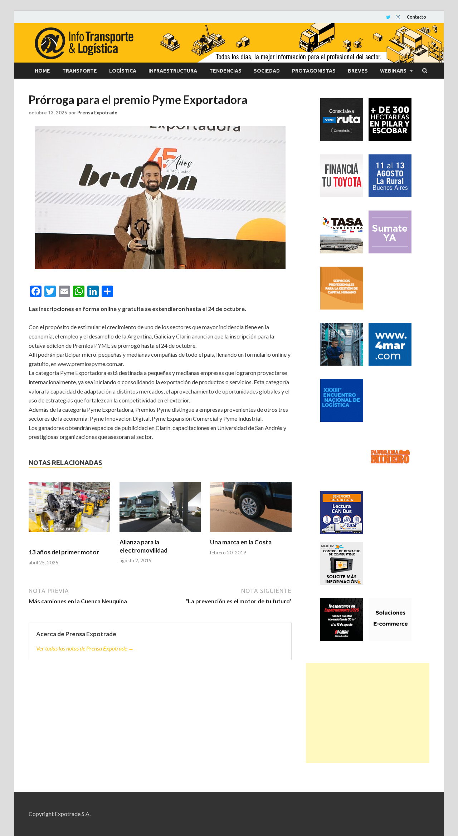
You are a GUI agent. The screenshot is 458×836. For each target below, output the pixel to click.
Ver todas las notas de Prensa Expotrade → (85, 648)
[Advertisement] (367, 713)
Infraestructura (172, 71)
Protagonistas (314, 71)
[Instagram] (398, 17)
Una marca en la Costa (241, 542)
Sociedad (267, 71)
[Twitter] (388, 17)
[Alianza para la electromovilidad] (160, 510)
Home (42, 71)
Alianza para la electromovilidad (143, 546)
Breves (358, 71)
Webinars (393, 71)
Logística (122, 71)
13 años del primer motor (64, 552)
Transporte (79, 71)
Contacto (416, 17)
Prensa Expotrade (97, 112)
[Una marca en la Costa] (251, 510)
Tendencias (225, 71)
